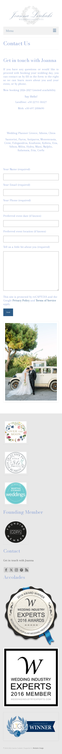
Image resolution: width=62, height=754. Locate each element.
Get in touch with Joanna (18, 560)
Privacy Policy (21, 300)
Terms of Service (46, 300)
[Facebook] (6, 569)
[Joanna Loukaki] (31, 15)
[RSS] (26, 569)
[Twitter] (11, 569)
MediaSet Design (38, 748)
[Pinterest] (21, 569)
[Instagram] (16, 569)
